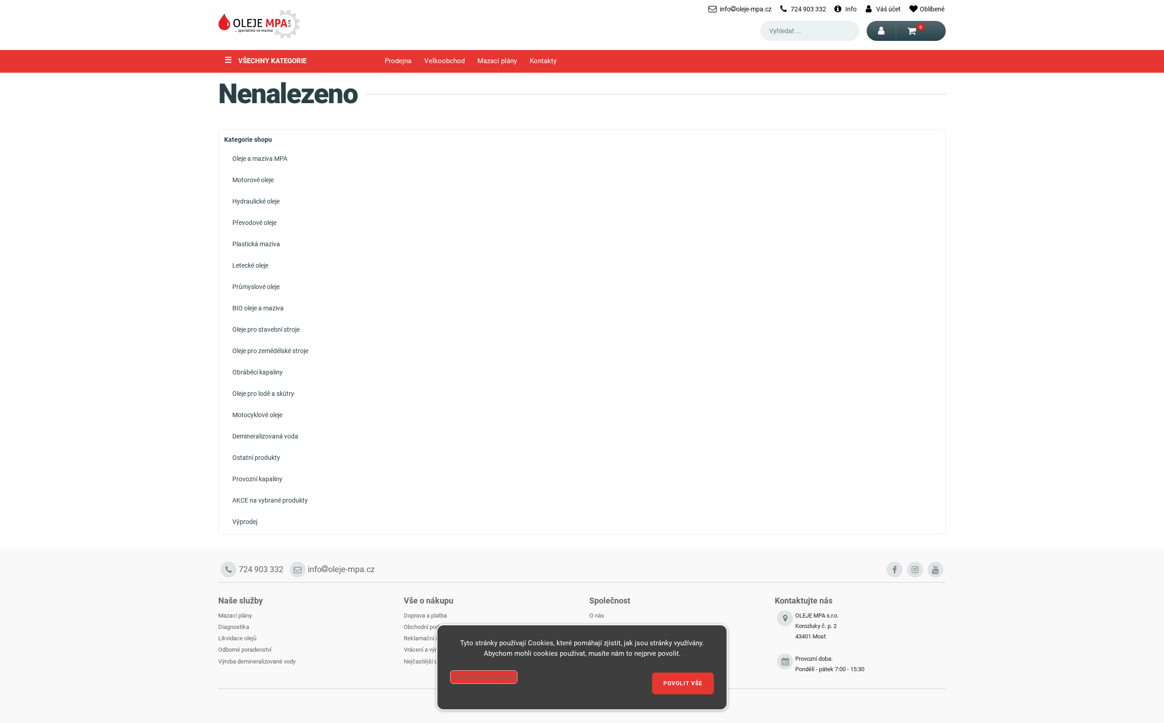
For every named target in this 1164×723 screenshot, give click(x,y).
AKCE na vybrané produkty (270, 500)
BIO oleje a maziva (258, 308)
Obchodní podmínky (429, 626)
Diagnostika (233, 626)
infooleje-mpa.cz (746, 9)
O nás (596, 615)
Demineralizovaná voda (265, 436)
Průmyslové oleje (256, 286)
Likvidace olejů (237, 638)
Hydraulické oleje (256, 201)
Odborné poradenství (244, 649)
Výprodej (244, 521)
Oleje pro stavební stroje (266, 329)
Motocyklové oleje (257, 415)
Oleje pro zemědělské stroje (270, 350)
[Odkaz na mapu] (785, 631)
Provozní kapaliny (257, 479)
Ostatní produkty (256, 457)
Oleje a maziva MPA (259, 158)
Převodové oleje (254, 222)
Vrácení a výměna (426, 649)
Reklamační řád (424, 638)
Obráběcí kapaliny (257, 372)
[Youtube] (935, 570)
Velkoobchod (444, 61)
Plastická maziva (256, 244)
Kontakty (543, 61)
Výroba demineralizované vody (257, 661)
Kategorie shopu (248, 139)
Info (851, 9)
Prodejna (398, 61)
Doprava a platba (425, 615)
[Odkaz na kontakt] (785, 664)
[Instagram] (915, 570)
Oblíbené (932, 9)
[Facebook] (894, 570)
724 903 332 (808, 9)
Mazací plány (497, 61)
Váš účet (888, 9)
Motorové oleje (253, 180)
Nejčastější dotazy (427, 661)
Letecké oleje (250, 265)
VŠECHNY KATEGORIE (265, 60)
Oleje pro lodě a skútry (263, 393)
